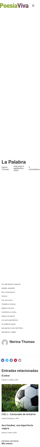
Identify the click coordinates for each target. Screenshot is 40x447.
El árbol (5, 375)
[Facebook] (2, 360)
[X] (7, 360)
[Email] (19, 360)
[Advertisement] (20, 32)
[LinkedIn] (11, 360)
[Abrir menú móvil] (33, 5)
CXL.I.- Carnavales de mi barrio (19, 414)
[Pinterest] (15, 360)
